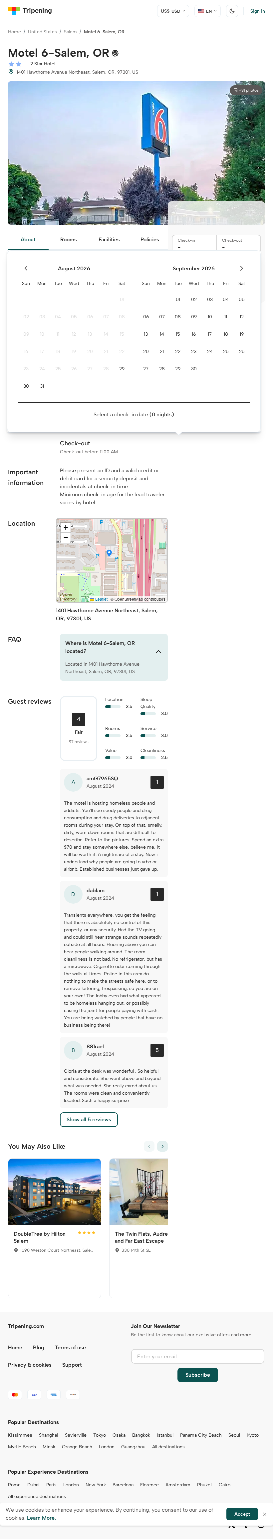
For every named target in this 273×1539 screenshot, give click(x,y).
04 (58, 317)
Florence (149, 1485)
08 (122, 317)
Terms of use (70, 1347)
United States (42, 32)
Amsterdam (177, 1485)
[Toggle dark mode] (232, 11)
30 (26, 386)
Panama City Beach (201, 1435)
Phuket (204, 1485)
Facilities (109, 239)
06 (90, 317)
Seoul (234, 1435)
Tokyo (99, 1435)
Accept (242, 1514)
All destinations (168, 1447)
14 (106, 334)
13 (90, 334)
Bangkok (141, 1435)
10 (42, 334)
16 (26, 351)
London (107, 1447)
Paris (51, 1485)
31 (42, 386)
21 (106, 351)
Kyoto (253, 1435)
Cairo (224, 1485)
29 (122, 369)
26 (74, 369)
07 (106, 317)
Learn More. (41, 1518)
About (28, 239)
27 (90, 369)
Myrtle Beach (22, 1447)
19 (74, 351)
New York (96, 1485)
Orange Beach (77, 1447)
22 (122, 351)
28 (106, 369)
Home (14, 32)
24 (42, 369)
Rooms (68, 239)
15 (122, 334)
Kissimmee (20, 1435)
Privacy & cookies (30, 1365)
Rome (14, 1485)
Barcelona (123, 1485)
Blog (38, 1347)
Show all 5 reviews (89, 1119)
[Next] (162, 1146)
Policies (149, 239)
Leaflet (101, 599)
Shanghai (48, 1435)
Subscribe (197, 1375)
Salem (70, 32)
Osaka (119, 1435)
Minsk (49, 1447)
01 (122, 299)
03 (42, 317)
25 (58, 369)
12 (74, 334)
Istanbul (165, 1435)
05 (74, 317)
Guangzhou (133, 1447)
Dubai (33, 1485)
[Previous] (149, 1146)
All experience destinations (37, 1496)
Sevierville (76, 1435)
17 (42, 351)
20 (90, 351)
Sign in (257, 11)
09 (26, 334)
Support (72, 1365)
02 (26, 317)
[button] (109, 554)
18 (58, 351)
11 (58, 334)
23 (26, 369)
